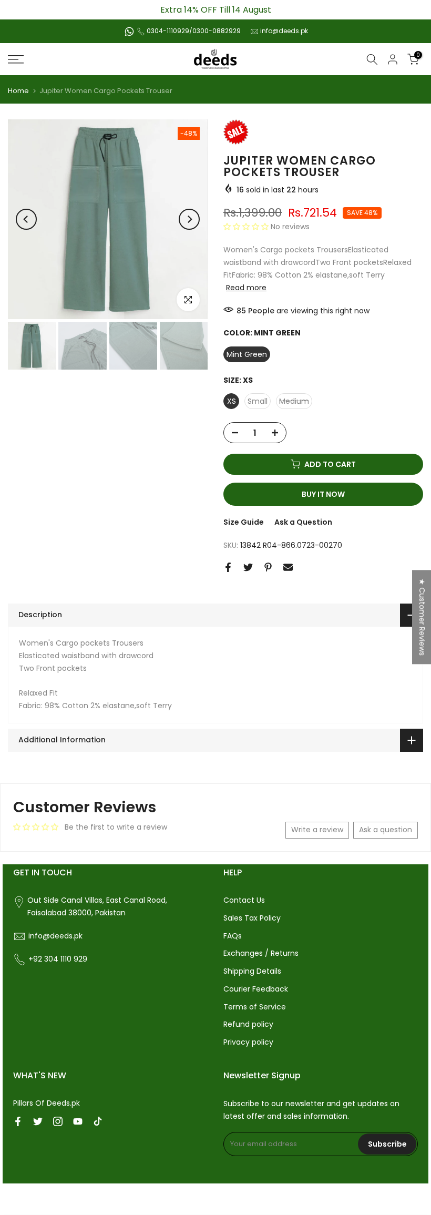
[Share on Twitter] (248, 567)
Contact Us (244, 900)
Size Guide (243, 522)
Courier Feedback (255, 989)
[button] (247, 226)
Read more (246, 287)
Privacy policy (248, 1042)
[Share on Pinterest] (268, 567)
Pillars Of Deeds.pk (46, 1103)
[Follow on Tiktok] (97, 1121)
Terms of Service (254, 1007)
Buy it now (323, 494)
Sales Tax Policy (252, 918)
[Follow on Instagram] (58, 1121)
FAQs (232, 936)
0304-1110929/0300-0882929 (194, 30)
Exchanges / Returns (261, 953)
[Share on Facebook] (228, 567)
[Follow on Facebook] (18, 1121)
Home (18, 90)
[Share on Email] (288, 567)
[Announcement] (215, 10)
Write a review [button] (317, 829)
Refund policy (248, 1024)
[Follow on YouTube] (78, 1121)
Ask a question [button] (385, 829)
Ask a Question (303, 522)
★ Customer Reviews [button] (422, 617)
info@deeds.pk (284, 30)
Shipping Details (252, 971)
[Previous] (26, 219)
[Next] (189, 219)
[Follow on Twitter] (38, 1121)
